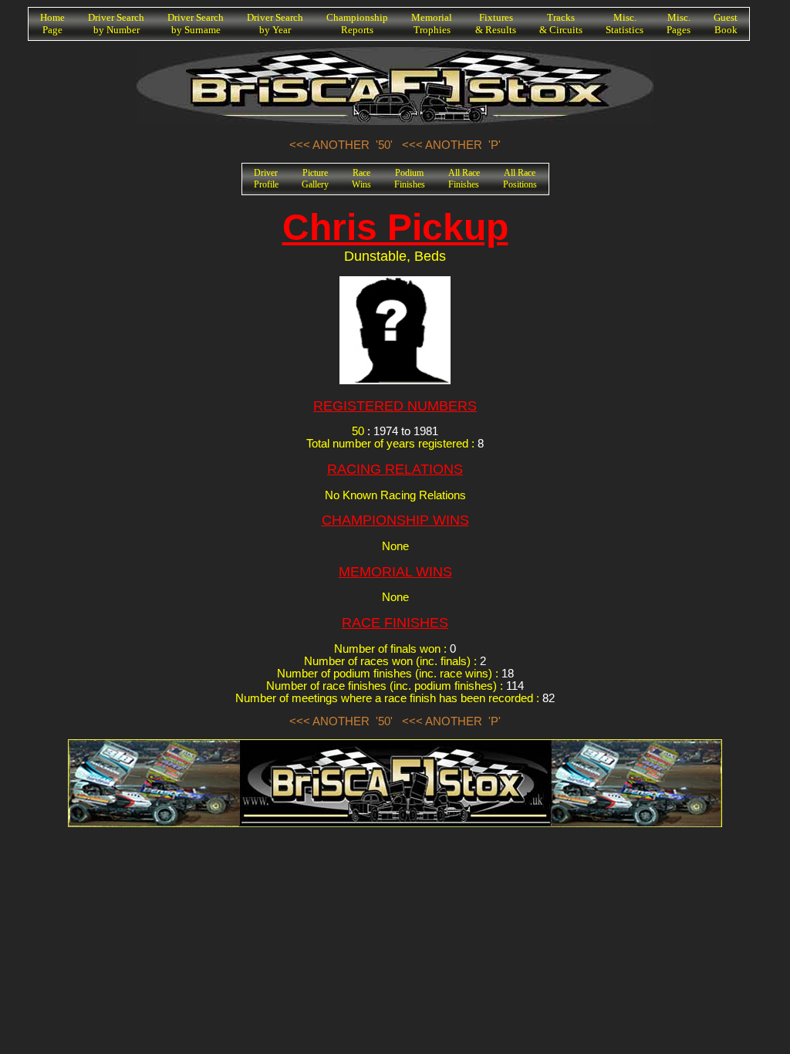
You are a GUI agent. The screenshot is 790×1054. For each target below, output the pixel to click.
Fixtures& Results (495, 23)
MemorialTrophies (431, 23)
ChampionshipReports (357, 23)
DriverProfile (266, 178)
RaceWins (361, 178)
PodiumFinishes (409, 178)
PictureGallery (315, 178)
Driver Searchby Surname (195, 23)
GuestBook (726, 23)
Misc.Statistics (624, 23)
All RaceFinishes (464, 178)
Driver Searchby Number (116, 23)
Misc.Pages (678, 23)
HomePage (52, 23)
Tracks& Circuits (560, 23)
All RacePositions (520, 178)
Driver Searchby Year (275, 23)
